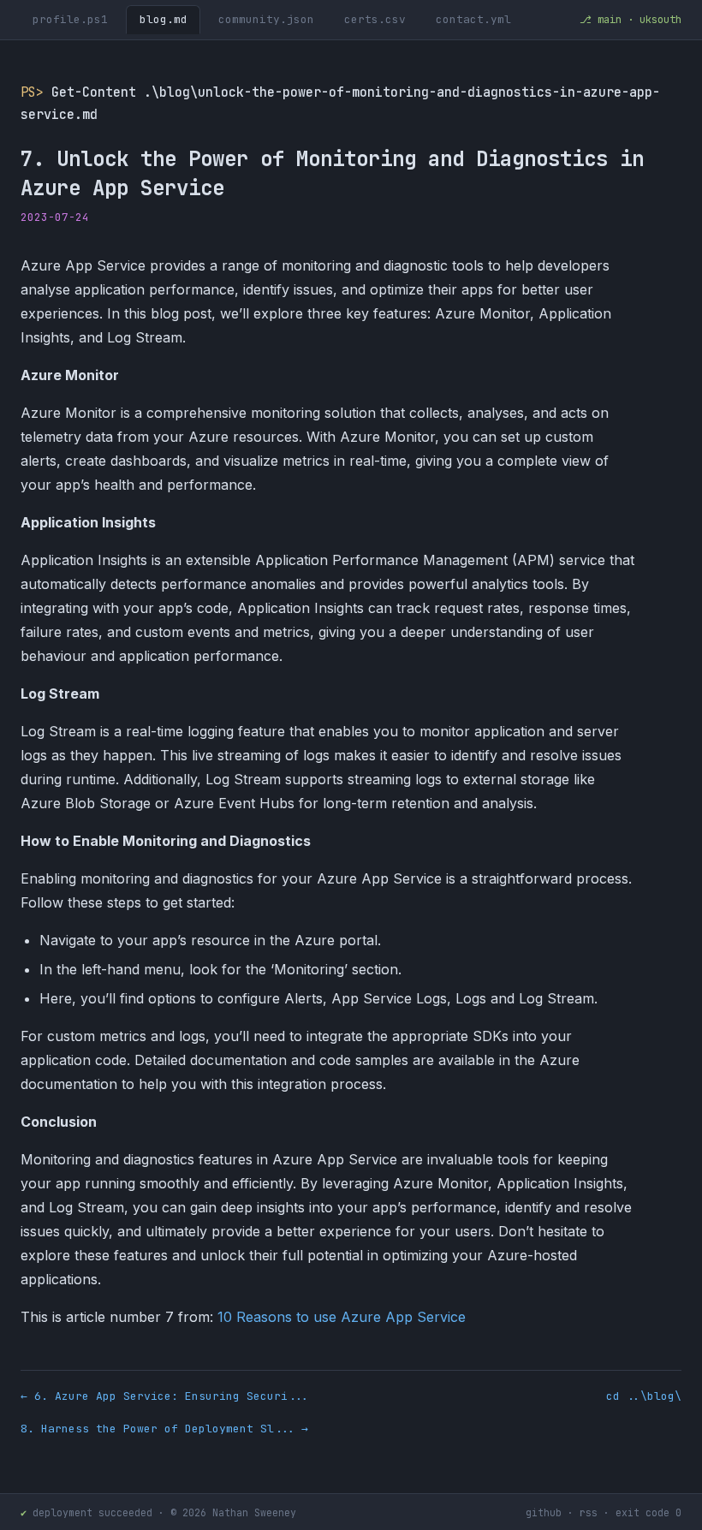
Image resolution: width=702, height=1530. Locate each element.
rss (589, 1512)
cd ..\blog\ (643, 1396)
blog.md (163, 19)
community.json (266, 19)
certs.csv (375, 19)
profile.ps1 (70, 19)
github (544, 1512)
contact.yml (473, 19)
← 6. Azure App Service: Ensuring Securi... (164, 1396)
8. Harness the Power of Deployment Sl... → (164, 1428)
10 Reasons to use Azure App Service (341, 1316)
